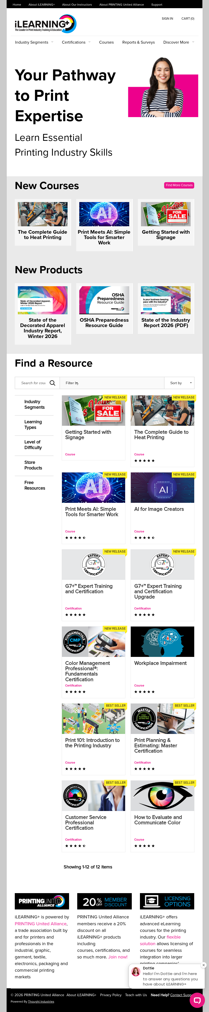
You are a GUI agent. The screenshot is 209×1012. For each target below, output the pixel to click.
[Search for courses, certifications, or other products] (52, 383)
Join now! (117, 957)
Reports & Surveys (138, 42)
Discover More (176, 42)
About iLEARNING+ (42, 5)
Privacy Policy (111, 995)
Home (17, 5)
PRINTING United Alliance (41, 924)
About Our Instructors (77, 5)
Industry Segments (31, 42)
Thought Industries (41, 1002)
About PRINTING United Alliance (121, 5)
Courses (106, 42)
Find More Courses (179, 185)
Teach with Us (136, 995)
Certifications (73, 42)
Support (156, 5)
